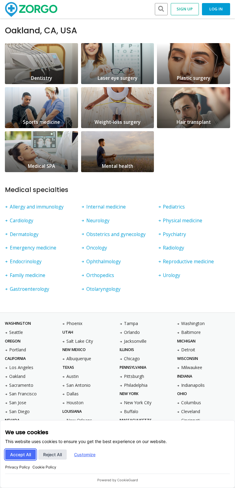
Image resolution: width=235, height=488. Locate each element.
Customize (84, 454)
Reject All (52, 454)
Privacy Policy (17, 467)
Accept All (20, 454)
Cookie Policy (44, 467)
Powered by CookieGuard (117, 480)
